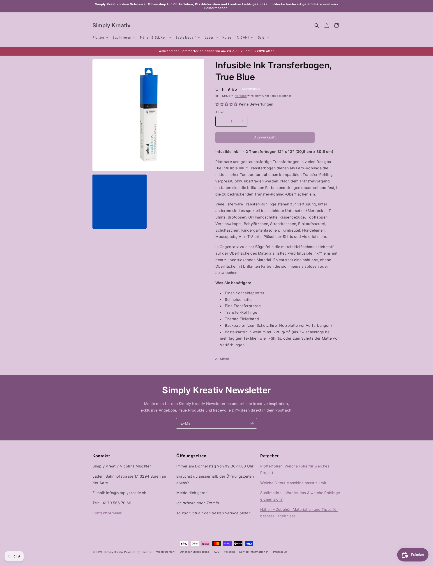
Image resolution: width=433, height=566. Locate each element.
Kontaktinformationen (254, 551)
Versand (241, 95)
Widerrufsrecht (165, 551)
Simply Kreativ (114, 552)
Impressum (280, 551)
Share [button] (224, 359)
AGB (217, 551)
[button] (100, 37)
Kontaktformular (107, 513)
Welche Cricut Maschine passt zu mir (293, 483)
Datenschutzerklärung (195, 551)
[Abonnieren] (252, 423)
